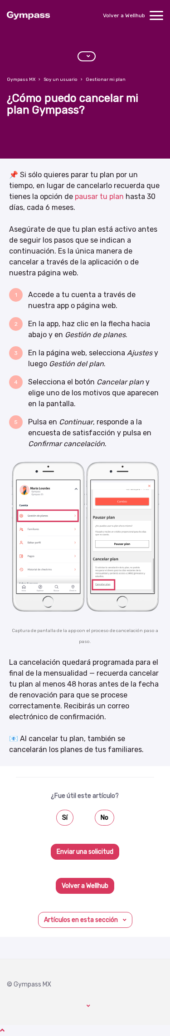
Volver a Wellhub (124, 15)
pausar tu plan (99, 196)
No (104, 818)
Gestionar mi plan (106, 79)
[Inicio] (28, 15)
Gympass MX (21, 79)
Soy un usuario (61, 79)
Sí (65, 818)
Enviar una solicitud (85, 852)
